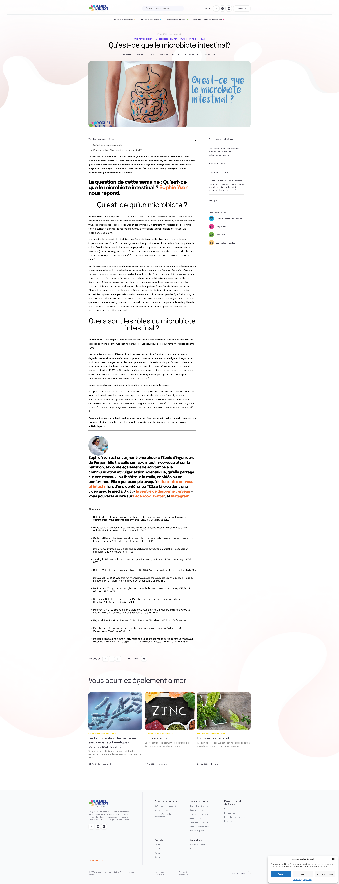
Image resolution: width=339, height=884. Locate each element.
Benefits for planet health (200, 844)
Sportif (157, 857)
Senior (157, 853)
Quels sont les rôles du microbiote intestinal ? (117, 150)
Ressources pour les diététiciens (207, 19)
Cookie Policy (297, 880)
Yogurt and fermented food (167, 801)
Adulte (157, 844)
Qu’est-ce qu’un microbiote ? (108, 144)
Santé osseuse (195, 818)
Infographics (229, 813)
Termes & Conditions (184, 873)
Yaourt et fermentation (123, 19)
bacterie (127, 54)
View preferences (325, 874)
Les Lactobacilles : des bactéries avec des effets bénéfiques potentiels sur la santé (224, 151)
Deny (303, 874)
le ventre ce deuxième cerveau (163, 491)
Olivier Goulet (191, 54)
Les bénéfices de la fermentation (171, 39)
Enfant (157, 849)
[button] (333, 859)
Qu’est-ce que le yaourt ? (165, 806)
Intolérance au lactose (198, 814)
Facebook (142, 496)
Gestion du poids (196, 830)
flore (151, 54)
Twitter (158, 496)
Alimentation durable (176, 19)
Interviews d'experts (144, 39)
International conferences (235, 817)
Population (159, 839)
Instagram (180, 496)
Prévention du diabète (198, 822)
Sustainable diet (196, 839)
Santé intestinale (197, 39)
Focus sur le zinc (217, 163)
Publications (229, 809)
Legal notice (307, 880)
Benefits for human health (200, 849)
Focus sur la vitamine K (219, 172)
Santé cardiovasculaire (199, 826)
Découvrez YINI (96, 860)
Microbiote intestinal (169, 54)
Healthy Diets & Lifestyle (199, 806)
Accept (281, 874)
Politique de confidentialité (160, 873)
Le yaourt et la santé (150, 19)
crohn (140, 54)
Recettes (228, 821)
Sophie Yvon (210, 54)
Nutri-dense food (162, 810)
